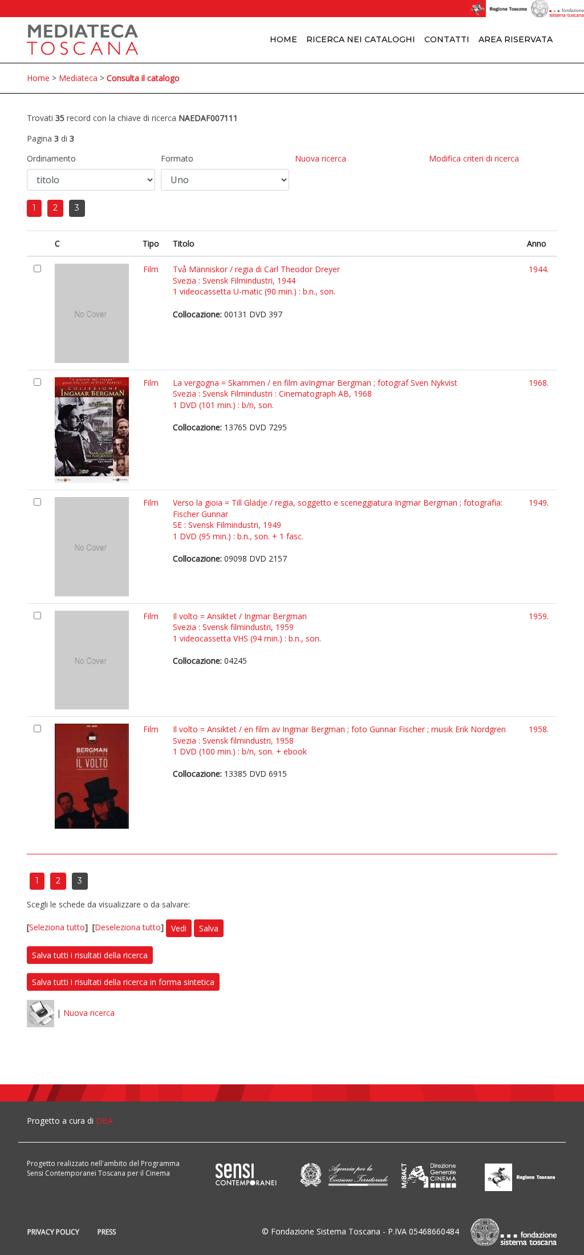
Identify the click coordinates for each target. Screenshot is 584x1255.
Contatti (446, 39)
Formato (177, 158)
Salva (208, 928)
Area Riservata (515, 39)
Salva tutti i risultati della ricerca (90, 955)
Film (151, 269)
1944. (539, 269)
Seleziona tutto (57, 927)
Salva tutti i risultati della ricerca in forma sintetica (123, 981)
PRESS (107, 1232)
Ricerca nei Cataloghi (360, 39)
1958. (539, 729)
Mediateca (78, 77)
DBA (104, 1120)
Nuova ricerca (320, 158)
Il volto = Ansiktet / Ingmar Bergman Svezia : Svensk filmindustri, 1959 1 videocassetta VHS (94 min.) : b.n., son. (247, 627)
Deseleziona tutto (128, 927)
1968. (539, 382)
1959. (539, 616)
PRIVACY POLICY (53, 1232)
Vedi (178, 928)
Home (283, 39)
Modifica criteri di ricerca (474, 158)
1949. (539, 502)
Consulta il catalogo (143, 77)
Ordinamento (51, 158)
